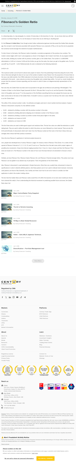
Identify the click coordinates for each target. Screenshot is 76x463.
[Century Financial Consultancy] (10, 5)
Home (3, 11)
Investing (19, 26)
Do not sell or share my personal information (19, 458)
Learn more (35, 453)
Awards (3, 338)
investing (10, 11)
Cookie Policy (5, 360)
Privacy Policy (5, 358)
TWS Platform (43, 318)
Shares (3, 314)
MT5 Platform (43, 314)
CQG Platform (43, 316)
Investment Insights (45, 338)
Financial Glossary (44, 347)
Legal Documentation (7, 356)
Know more (68, 1)
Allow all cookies (45, 458)
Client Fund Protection (8, 349)
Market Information (7, 327)
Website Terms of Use (46, 356)
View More (38, 261)
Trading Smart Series (45, 342)
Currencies (4, 311)
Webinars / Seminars (45, 336)
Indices (3, 318)
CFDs (3, 323)
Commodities (5, 316)
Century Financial (8, 26)
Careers (3, 344)
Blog (40, 344)
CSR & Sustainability (7, 347)
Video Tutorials (44, 340)
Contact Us (42, 354)
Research (4, 342)
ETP (2, 325)
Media (3, 340)
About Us (4, 336)
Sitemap (41, 358)
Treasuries (4, 320)
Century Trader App (45, 311)
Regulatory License (7, 354)
